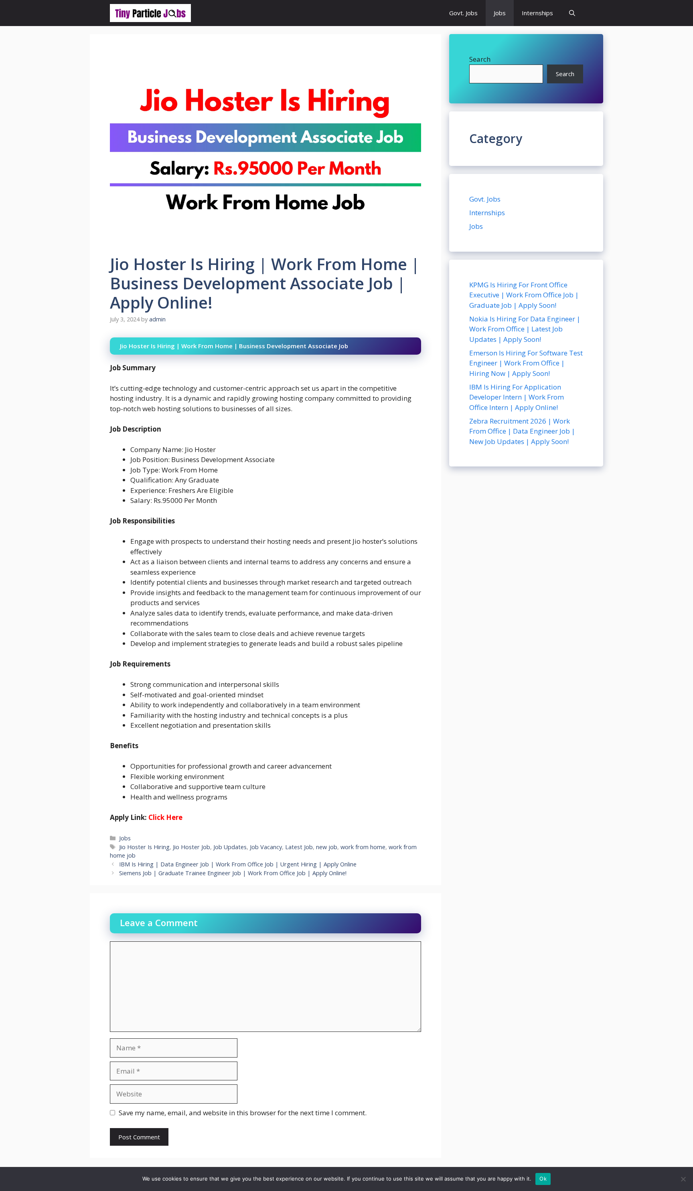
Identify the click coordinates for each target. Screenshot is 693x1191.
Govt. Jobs (463, 13)
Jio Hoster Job (191, 847)
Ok (543, 1178)
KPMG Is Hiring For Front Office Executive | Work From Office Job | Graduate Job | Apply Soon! (524, 295)
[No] (683, 1179)
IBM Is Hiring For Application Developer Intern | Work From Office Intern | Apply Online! (516, 397)
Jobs (500, 13)
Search (479, 59)
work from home (362, 847)
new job (326, 847)
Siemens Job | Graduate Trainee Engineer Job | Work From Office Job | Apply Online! (232, 873)
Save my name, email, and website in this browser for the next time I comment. (243, 1112)
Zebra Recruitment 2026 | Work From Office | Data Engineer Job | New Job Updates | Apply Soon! (522, 431)
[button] (572, 13)
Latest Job (299, 847)
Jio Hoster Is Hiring (144, 847)
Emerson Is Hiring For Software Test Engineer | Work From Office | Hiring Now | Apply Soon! (526, 363)
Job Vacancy (266, 847)
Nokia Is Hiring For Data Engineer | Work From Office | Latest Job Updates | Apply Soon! (524, 329)
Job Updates (230, 847)
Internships (537, 13)
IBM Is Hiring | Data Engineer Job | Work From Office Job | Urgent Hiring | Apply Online (238, 864)
